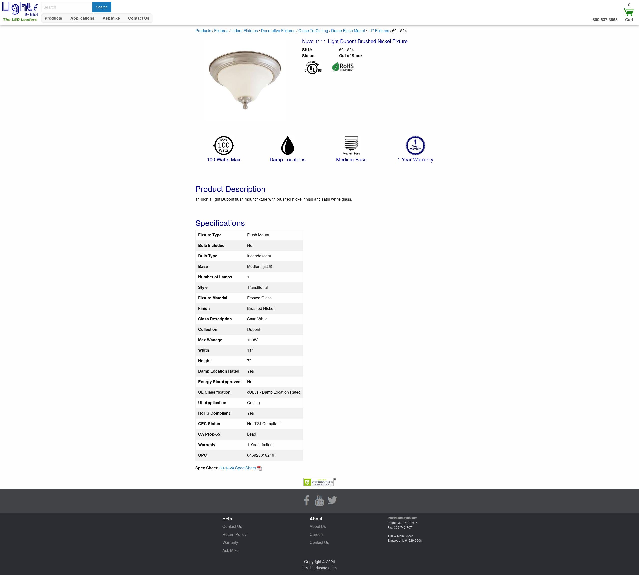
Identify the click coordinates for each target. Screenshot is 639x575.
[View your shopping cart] (629, 12)
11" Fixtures (378, 30)
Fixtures (221, 30)
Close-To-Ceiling (313, 30)
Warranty (230, 542)
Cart (629, 19)
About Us (318, 526)
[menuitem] (53, 18)
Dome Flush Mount (348, 30)
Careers (317, 534)
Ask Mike (111, 18)
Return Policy (234, 534)
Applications (82, 18)
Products (53, 18)
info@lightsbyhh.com (403, 517)
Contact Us (138, 18)
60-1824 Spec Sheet (238, 468)
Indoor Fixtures (244, 30)
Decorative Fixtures (278, 30)
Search (101, 6)
